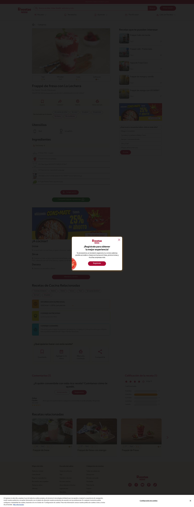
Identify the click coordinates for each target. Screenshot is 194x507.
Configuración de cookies (148, 501)
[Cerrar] (190, 500)
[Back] (119, 240)
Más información (18, 504)
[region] (97, 501)
